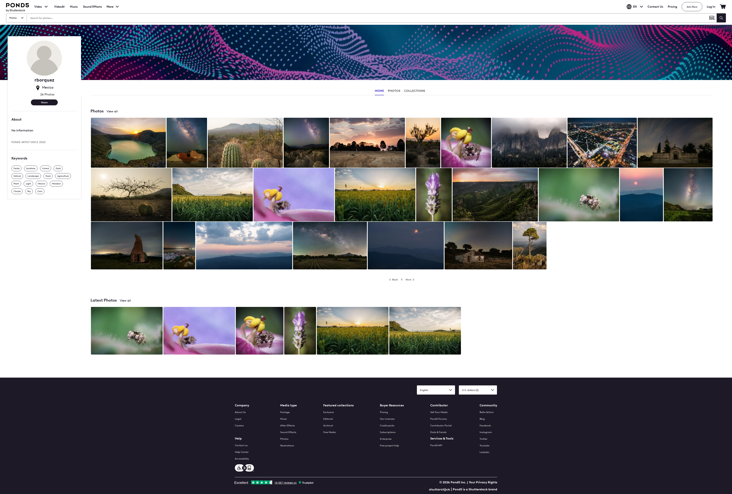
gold (58, 168)
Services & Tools (441, 438)
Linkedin (484, 452)
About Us (240, 412)
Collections (414, 91)
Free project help (389, 445)
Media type (288, 405)
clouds (17, 191)
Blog (482, 418)
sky (29, 191)
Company (242, 405)
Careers (239, 425)
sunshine (30, 168)
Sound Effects (92, 9)
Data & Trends (438, 432)
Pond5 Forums (438, 418)
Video (38, 6)
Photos (284, 438)
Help (238, 438)
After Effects (287, 425)
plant (16, 183)
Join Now (691, 6)
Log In (711, 6)
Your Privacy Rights (483, 482)
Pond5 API (436, 445)
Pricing (672, 6)
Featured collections (338, 405)
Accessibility (242, 458)
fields (16, 168)
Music (283, 418)
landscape (33, 176)
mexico (41, 183)
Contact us (241, 445)
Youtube (484, 445)
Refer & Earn (487, 412)
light (28, 183)
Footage (285, 412)
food (48, 176)
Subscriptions (388, 432)
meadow (56, 183)
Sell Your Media (439, 412)
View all (112, 111)
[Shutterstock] (440, 489)
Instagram (486, 432)
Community (488, 405)
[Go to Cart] (723, 7)
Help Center (242, 452)
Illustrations (287, 445)
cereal (45, 168)
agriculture (63, 176)
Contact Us (655, 6)
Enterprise (386, 438)
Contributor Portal (441, 425)
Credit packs (387, 425)
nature (17, 176)
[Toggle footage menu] (46, 6)
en (635, 6)
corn (39, 191)
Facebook (485, 425)
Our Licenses (387, 418)
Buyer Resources (392, 405)
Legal (238, 418)
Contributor (439, 405)
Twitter (483, 438)
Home (379, 91)
